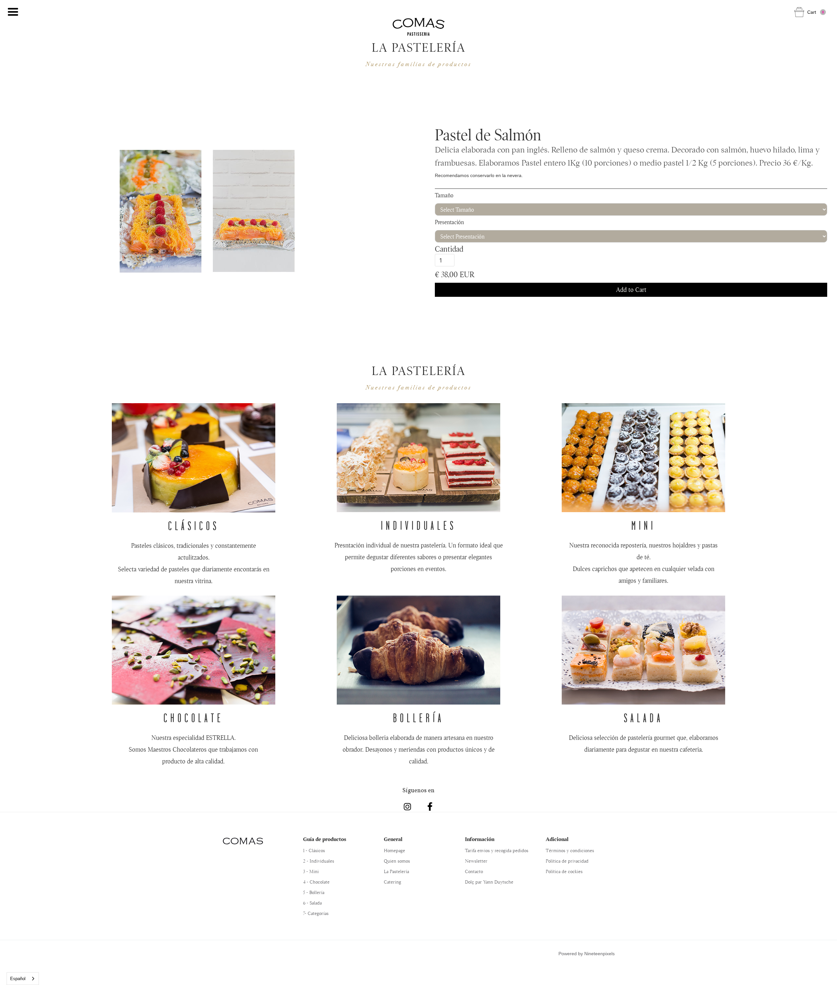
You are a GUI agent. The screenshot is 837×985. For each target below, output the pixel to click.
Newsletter (476, 861)
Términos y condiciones (570, 850)
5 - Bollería (313, 892)
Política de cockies (564, 871)
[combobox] (23, 978)
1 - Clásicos (314, 850)
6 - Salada (312, 903)
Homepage (394, 850)
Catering (392, 882)
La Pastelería (396, 871)
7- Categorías (316, 913)
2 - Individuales (318, 861)
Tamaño (444, 195)
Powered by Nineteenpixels (586, 953)
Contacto (474, 871)
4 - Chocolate (316, 882)
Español (18, 978)
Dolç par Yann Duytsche (489, 882)
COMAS (242, 841)
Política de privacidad (567, 861)
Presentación (449, 222)
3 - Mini (311, 871)
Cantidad (449, 249)
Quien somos (397, 861)
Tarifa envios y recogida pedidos (496, 850)
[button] (13, 12)
